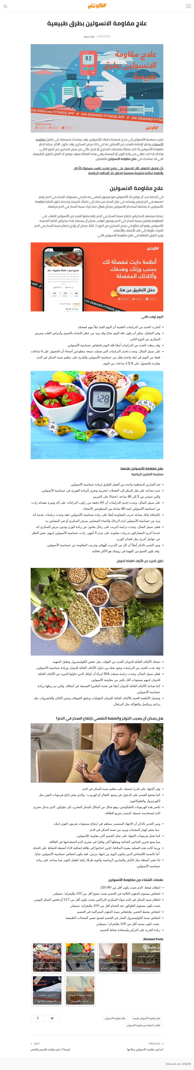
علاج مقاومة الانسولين (115, 1018)
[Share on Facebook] (38, 1018)
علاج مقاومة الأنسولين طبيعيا (141, 468)
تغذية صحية (89, 36)
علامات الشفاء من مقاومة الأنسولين (143, 1025)
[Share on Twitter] (52, 1018)
